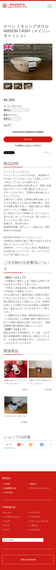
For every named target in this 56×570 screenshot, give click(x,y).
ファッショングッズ (39, 521)
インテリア (35, 512)
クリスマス (35, 530)
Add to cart (28, 139)
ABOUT (33, 484)
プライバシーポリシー (40, 488)
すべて (9, 445)
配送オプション (11, 115)
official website (28, 560)
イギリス (34, 525)
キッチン (8, 512)
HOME (7, 484)
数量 (6, 126)
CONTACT (9, 492)
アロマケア (35, 517)
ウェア (7, 521)
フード (7, 525)
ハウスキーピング (12, 517)
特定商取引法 (10, 488)
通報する (47, 152)
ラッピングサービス (13, 106)
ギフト (7, 530)
